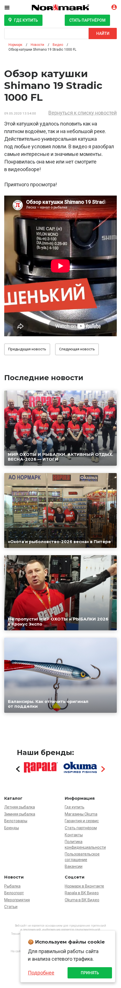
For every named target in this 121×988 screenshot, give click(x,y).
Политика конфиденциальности (85, 844)
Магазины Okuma (81, 814)
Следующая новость (77, 349)
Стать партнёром (87, 20)
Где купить (26, 20)
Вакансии (73, 866)
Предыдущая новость (27, 349)
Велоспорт (14, 893)
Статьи (10, 906)
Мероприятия (17, 900)
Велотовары (15, 821)
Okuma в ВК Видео (82, 900)
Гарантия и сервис (82, 821)
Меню (11, 7)
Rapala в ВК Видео (82, 893)
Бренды (11, 828)
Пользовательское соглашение (82, 857)
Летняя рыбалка (19, 807)
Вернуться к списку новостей (82, 113)
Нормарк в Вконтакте (84, 886)
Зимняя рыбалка (19, 814)
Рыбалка (12, 886)
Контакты (74, 835)
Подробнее (41, 973)
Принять (90, 973)
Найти (102, 33)
